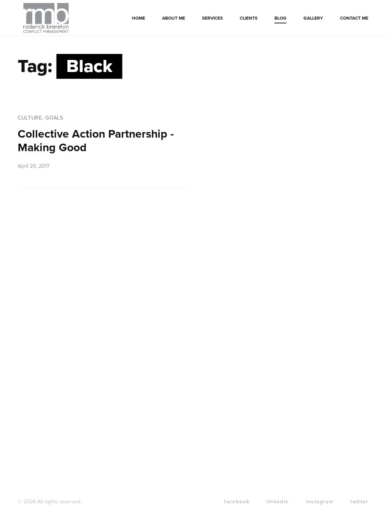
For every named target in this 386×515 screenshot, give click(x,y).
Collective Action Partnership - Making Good (96, 141)
